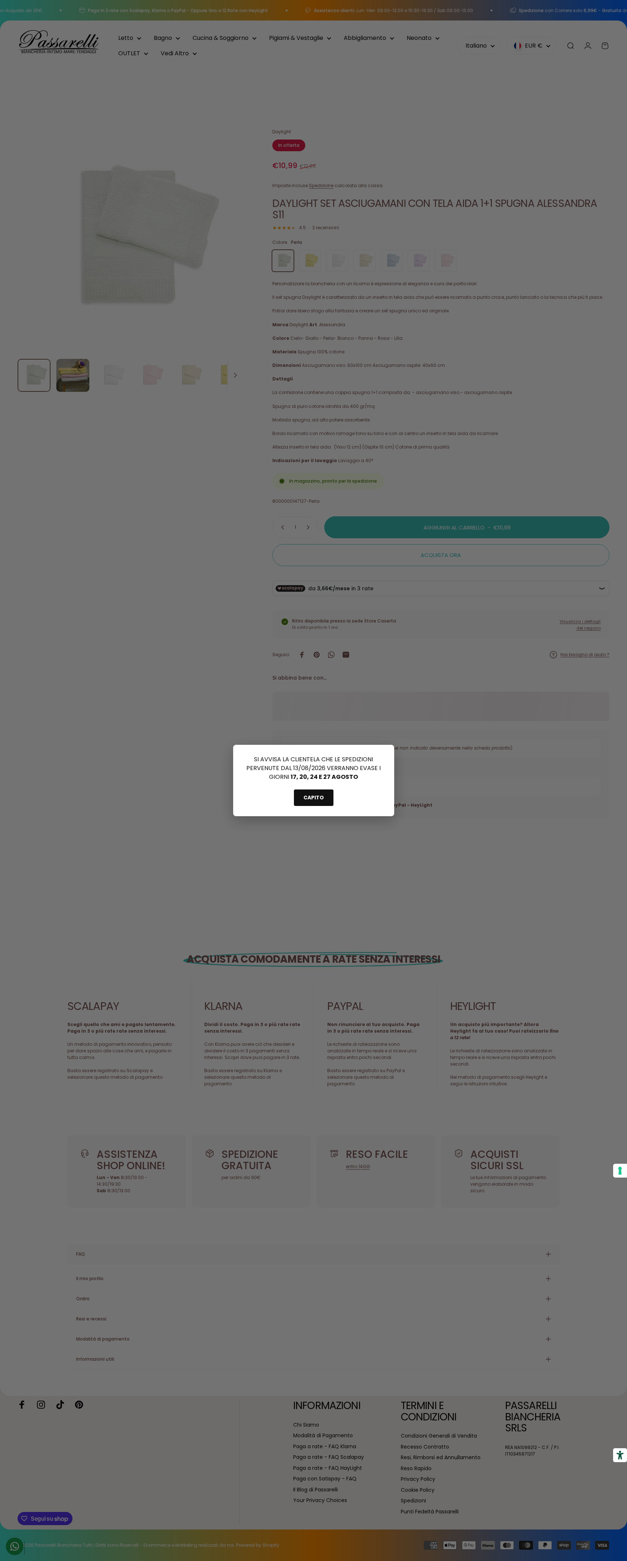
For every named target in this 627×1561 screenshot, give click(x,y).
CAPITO (313, 797)
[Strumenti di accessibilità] (620, 1455)
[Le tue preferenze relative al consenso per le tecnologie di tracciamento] (620, 1171)
